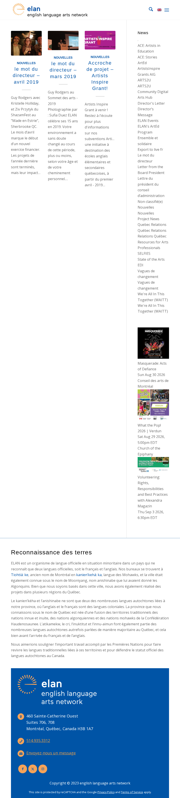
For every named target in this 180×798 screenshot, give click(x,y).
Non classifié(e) (150, 201)
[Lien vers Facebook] (22, 769)
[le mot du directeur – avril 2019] (26, 43)
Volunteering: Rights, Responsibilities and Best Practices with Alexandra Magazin (153, 491)
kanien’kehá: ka (89, 574)
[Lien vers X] (32, 769)
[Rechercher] (148, 10)
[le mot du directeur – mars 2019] (63, 40)
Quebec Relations (152, 224)
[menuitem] (148, 10)
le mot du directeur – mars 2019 (63, 70)
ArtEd (142, 62)
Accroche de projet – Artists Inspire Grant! (100, 75)
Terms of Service (132, 792)
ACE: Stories (147, 57)
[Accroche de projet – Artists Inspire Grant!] (100, 40)
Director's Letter (151, 103)
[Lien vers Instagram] (42, 769)
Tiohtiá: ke (19, 574)
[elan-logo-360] (50, 10)
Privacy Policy (106, 792)
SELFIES (144, 253)
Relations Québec (152, 236)
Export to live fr (150, 149)
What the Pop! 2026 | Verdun (149, 428)
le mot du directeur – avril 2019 (26, 75)
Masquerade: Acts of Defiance (152, 366)
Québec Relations (152, 230)
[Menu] (166, 10)
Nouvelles (26, 63)
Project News (148, 218)
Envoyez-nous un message (51, 753)
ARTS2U (144, 80)
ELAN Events (148, 120)
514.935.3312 (38, 740)
